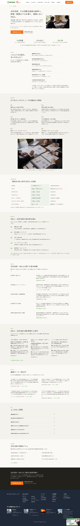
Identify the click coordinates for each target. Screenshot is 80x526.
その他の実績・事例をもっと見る (17, 360)
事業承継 (33, 501)
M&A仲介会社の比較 (30, 207)
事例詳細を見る (13, 355)
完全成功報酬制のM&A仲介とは (47, 455)
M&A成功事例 (40, 2)
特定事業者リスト (54, 45)
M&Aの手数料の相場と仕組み (47, 452)
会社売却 (33, 496)
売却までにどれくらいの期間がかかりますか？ (33, 426)
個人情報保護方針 (67, 497)
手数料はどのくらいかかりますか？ (33, 429)
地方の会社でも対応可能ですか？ (33, 418)
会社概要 (54, 496)
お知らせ (54, 501)
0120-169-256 (28, 32)
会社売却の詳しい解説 (40, 280)
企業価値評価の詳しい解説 (41, 299)
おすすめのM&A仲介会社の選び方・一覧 (49, 459)
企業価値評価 (25, 500)
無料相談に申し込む (17, 483)
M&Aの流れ (33, 498)
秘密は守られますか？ (33, 422)
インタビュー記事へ (24, 386)
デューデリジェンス (35, 500)
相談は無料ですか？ (33, 414)
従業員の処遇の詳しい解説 (41, 317)
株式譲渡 (24, 498)
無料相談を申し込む (17, 32)
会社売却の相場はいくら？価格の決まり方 (18, 452)
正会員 (49, 45)
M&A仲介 (28, 2)
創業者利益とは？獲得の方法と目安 (17, 459)
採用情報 (54, 499)
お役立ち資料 (47, 2)
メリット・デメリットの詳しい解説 (42, 289)
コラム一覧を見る (14, 462)
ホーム (11, 6)
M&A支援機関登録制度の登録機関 (30, 45)
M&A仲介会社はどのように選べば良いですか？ (33, 433)
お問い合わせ (69, 2)
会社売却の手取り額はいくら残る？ (17, 455)
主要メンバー (54, 497)
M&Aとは (24, 496)
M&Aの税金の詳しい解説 (40, 308)
